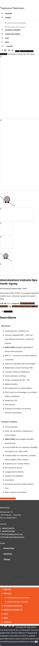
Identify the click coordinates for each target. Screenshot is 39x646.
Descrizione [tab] (8, 311)
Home (17, 51)
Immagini (7, 589)
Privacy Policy (9, 548)
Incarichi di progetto (13, 610)
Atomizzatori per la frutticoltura (18, 597)
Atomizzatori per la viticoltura (17, 601)
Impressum (8, 554)
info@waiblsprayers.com (14, 534)
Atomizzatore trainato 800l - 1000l (25, 306)
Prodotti (8, 593)
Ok (36, 641)
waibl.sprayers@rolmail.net (14, 537)
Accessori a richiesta (13, 606)
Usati (6, 614)
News (6, 618)
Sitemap (7, 559)
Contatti (8, 622)
